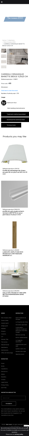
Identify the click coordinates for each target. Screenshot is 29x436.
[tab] (3, 51)
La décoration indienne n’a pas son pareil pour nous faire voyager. (21, 330)
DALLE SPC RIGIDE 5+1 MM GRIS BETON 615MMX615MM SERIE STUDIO (14, 294)
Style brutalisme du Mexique (21, 318)
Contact (3, 379)
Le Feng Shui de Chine (22, 322)
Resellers (3, 377)
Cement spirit (5, 323)
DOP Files (4, 387)
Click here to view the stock (9, 90)
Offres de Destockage (7, 352)
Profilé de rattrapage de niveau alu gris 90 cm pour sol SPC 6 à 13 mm (15, 172)
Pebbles (3, 328)
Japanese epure (20, 354)
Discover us (4, 371)
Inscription (9, 403)
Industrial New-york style (21, 345)
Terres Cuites (4, 320)
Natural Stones (5, 344)
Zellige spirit (4, 326)
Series (3, 313)
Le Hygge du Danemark (19, 341)
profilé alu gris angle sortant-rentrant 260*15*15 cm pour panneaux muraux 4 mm (13, 213)
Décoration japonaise (21, 324)
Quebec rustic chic (21, 348)
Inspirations (19, 313)
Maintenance (4, 350)
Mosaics (3, 331)
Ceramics (3, 334)
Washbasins (4, 347)
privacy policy (19, 434)
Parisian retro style (21, 351)
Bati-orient (9, 424)
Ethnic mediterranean (21, 337)
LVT (2, 336)
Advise (3, 374)
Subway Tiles (4, 339)
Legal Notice (4, 382)
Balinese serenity (20, 335)
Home (4, 40)
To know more (11, 125)
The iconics (4, 342)
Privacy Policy (5, 385)
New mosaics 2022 (9, 42)
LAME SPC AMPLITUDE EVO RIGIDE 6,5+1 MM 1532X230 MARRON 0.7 (13, 253)
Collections (11, 40)
